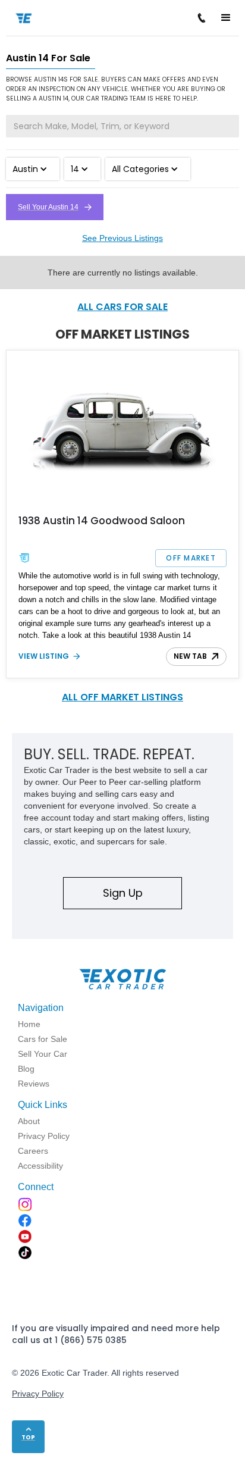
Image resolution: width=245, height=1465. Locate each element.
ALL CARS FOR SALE (122, 307)
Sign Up (123, 892)
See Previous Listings (122, 238)
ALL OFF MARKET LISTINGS (122, 697)
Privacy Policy (38, 1393)
